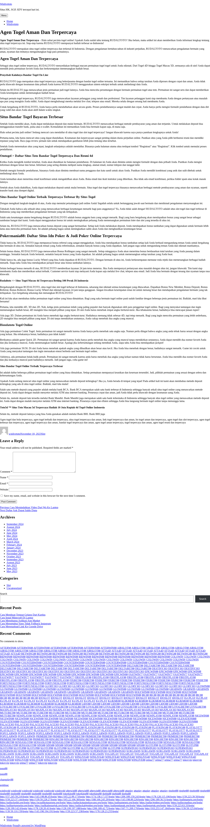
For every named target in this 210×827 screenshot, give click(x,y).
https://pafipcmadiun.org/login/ (187, 802)
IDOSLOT (44, 698)
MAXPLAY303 (8, 709)
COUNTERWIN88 (10, 662)
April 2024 (12, 538)
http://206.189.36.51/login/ (159, 799)
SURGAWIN (133, 751)
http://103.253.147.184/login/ (160, 808)
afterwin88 (71, 790)
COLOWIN (177, 656)
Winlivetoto (6, 4)
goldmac (4, 785)
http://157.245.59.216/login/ (14, 796)
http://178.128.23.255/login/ (104, 811)
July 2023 (12, 565)
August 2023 (13, 562)
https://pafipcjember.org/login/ (154, 802)
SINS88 (41, 745)
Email (4, 483)
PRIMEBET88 (44, 736)
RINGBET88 (56, 739)
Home (10, 21)
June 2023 (12, 568)
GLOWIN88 (203, 686)
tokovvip (187, 760)
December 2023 (15, 550)
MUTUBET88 (8, 712)
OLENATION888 (186, 718)
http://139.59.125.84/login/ (189, 808)
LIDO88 (86, 703)
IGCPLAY (190, 698)
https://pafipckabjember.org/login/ (86, 805)
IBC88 (145, 695)
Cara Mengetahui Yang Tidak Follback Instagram (25, 623)
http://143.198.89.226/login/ (130, 799)
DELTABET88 (135, 665)
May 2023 (12, 571)
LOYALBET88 (8, 706)
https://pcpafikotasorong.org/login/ (48, 802)
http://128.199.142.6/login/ (14, 808)
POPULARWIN (8, 733)
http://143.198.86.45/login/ (43, 796)
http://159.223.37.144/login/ (14, 799)
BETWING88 (28, 653)
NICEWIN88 (202, 715)
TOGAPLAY (112, 754)
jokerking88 (69, 793)
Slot (43, 433)
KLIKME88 (114, 701)
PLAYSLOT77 (194, 727)
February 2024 (14, 544)
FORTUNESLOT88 (11, 683)
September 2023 (15, 559)
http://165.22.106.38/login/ (71, 799)
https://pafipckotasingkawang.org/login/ (87, 802)
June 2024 (12, 533)
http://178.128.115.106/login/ (161, 796)
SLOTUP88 (151, 745)
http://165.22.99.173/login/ (71, 796)
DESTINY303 (160, 668)
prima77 (150, 760)
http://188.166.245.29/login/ (100, 799)
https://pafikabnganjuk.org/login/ (51, 805)
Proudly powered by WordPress (29, 825)
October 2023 (14, 556)
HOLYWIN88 (142, 692)
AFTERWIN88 (8, 647)
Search (3, 593)
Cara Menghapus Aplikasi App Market (20, 620)
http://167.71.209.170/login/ (130, 808)
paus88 (3, 768)
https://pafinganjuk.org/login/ (151, 805)
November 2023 (15, 553)
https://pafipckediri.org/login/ (15, 802)
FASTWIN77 (135, 674)
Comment (6, 471)
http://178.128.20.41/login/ (42, 808)
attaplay (129, 790)
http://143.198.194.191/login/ (44, 811)
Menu (4, 15)
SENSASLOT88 (24, 742)
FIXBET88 (76, 680)
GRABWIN (175, 689)
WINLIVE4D (82, 757)
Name (4, 477)
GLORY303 (51, 686)
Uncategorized (14, 588)
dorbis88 (106, 793)
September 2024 (15, 524)
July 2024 (12, 530)
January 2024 (14, 547)
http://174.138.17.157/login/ (100, 796)
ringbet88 (173, 790)
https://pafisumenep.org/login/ (123, 802)
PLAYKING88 (8, 727)
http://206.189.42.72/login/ (101, 808)
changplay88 (6, 779)
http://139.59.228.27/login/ (43, 799)
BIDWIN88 (6, 656)
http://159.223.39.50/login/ (191, 796)
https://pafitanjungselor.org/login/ (17, 805)
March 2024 (13, 541)
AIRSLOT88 (124, 647)
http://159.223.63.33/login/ (181, 805)
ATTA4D (106, 650)
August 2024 (13, 527)
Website (4, 489)
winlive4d (5, 790)
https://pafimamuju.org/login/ (188, 799)
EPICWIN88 (151, 671)
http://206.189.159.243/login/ (131, 796)
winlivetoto (14, 433)
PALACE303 (7, 724)
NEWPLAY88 (24, 715)
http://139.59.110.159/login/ (14, 811)
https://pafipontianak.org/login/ (120, 805)
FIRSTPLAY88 (83, 677)
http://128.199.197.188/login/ (71, 808)
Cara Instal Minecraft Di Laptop (16, 617)
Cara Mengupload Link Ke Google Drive (21, 626)
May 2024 (12, 536)
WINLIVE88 (7, 760)
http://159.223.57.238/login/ (74, 811)
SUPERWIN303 (129, 748)
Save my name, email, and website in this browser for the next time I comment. (44, 495)
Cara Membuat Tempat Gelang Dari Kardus (22, 614)
